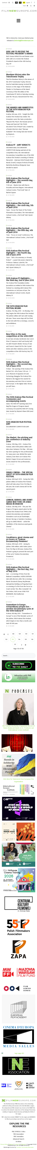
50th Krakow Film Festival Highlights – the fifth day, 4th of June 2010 (19, 230)
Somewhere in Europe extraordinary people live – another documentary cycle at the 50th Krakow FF (20, 608)
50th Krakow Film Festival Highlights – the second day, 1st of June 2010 (19, 364)
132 (6, 639)
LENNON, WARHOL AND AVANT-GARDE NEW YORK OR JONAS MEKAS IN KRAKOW (19, 502)
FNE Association (18, 1134)
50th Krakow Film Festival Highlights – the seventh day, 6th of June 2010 (19, 180)
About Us (23, 1144)
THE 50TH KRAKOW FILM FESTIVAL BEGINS (16, 307)
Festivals (9, 49)
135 (26, 639)
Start (4, 634)
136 (32, 639)
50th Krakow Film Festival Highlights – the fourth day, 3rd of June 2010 (18, 253)
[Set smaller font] (27, 6)
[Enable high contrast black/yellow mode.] (20, 3)
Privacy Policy (4, 1144)
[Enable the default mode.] (9, 3)
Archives (18, 1141)
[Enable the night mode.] (12, 3)
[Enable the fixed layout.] (31, 3)
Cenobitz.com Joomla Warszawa (25, 1147)
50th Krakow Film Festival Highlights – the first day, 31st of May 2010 (19, 569)
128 (13, 634)
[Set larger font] (34, 6)
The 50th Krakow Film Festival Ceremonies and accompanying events (19, 399)
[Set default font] (31, 6)
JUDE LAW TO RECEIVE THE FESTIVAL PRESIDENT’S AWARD (19, 53)
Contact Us (17, 1144)
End (25, 644)
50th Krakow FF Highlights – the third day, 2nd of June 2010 (20, 279)
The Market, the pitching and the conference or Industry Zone (19, 440)
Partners (11, 1144)
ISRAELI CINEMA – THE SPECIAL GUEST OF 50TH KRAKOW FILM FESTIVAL (19, 474)
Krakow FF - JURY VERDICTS (18, 145)
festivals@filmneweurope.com (23, 40)
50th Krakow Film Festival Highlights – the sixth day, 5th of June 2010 (19, 205)
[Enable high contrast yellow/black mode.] (24, 3)
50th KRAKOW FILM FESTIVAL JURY (19, 423)
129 (20, 634)
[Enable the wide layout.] (34, 3)
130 (26, 634)
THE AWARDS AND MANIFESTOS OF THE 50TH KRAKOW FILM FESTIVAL (19, 110)
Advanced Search (18, 1139)
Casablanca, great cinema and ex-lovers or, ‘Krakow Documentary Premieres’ (19, 539)
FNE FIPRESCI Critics (18, 1132)
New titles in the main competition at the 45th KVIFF (19, 335)
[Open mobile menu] (18, 20)
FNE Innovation (18, 1136)
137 (15, 644)
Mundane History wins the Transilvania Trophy (18, 76)
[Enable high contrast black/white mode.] (16, 3)
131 (33, 634)
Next (21, 644)
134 (19, 639)
